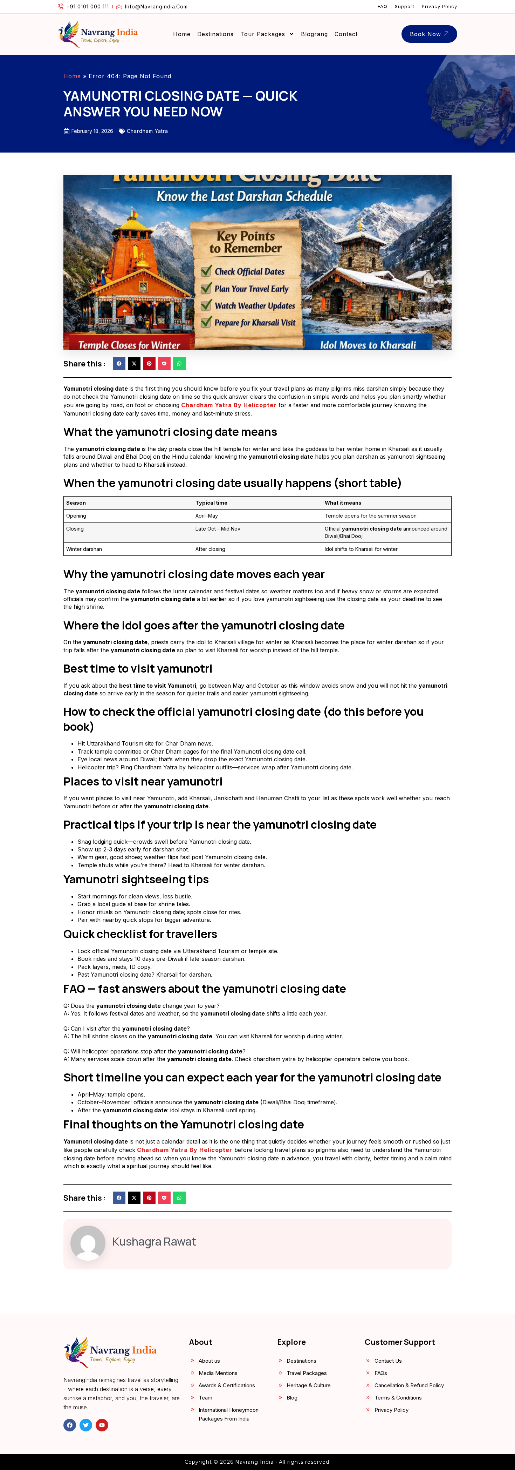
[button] (119, 363)
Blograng (314, 34)
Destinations (215, 34)
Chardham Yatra (147, 131)
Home (182, 34)
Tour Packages (262, 34)
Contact (346, 34)
